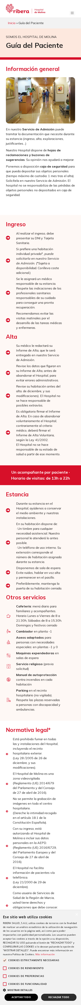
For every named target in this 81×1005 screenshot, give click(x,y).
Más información (45, 954)
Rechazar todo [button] (58, 997)
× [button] (76, 914)
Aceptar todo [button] (21, 997)
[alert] (40, 957)
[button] (40, 990)
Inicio (12, 23)
